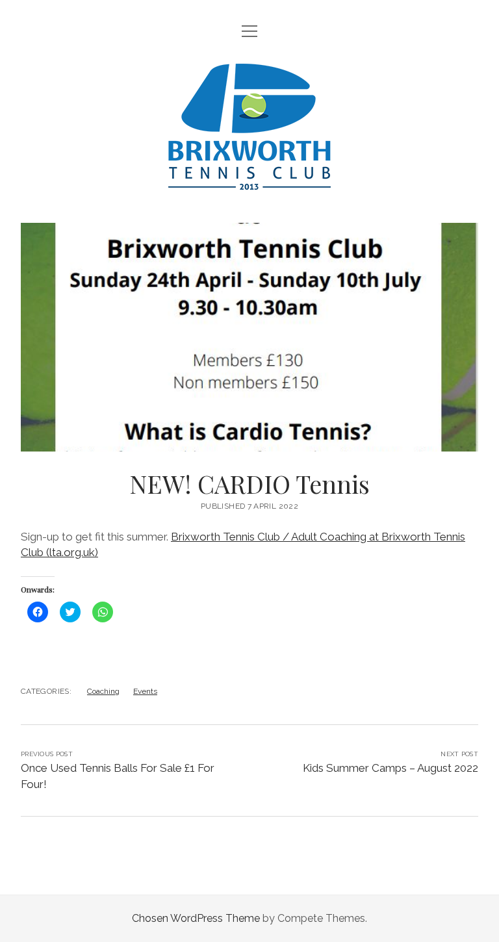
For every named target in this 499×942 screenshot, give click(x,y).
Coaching (103, 691)
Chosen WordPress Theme (196, 918)
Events (145, 691)
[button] (249, 337)
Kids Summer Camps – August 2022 (390, 767)
